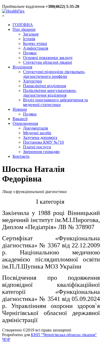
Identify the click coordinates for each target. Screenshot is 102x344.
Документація (35, 128)
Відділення (22, 67)
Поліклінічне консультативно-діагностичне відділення (50, 92)
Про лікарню (24, 29)
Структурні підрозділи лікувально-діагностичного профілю (54, 74)
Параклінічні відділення (44, 86)
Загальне (31, 34)
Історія (29, 39)
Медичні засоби (37, 133)
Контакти (21, 156)
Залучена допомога (40, 137)
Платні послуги (37, 147)
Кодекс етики (35, 43)
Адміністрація (35, 48)
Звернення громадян (41, 151)
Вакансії (20, 118)
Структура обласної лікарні (47, 62)
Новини (20, 109)
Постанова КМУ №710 (43, 142)
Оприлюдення (25, 123)
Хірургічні (32, 81)
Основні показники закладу (48, 57)
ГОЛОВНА (23, 24)
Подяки (30, 53)
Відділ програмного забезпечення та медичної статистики (55, 102)
